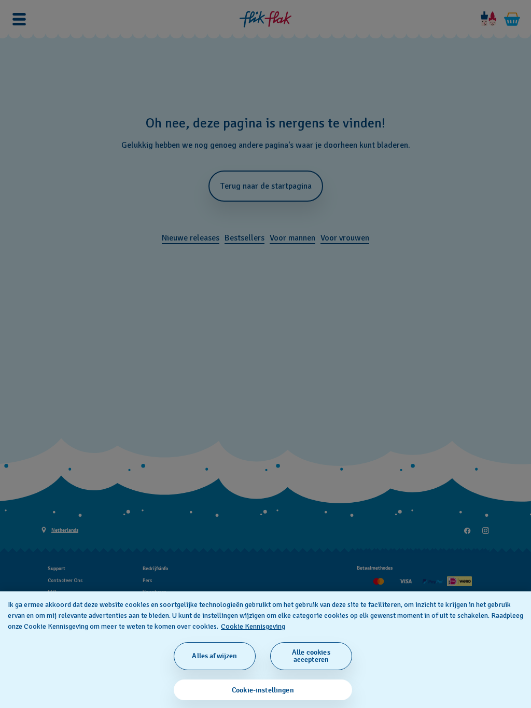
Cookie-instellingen (263, 690)
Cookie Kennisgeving (253, 626)
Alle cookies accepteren (311, 656)
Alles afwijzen (214, 656)
